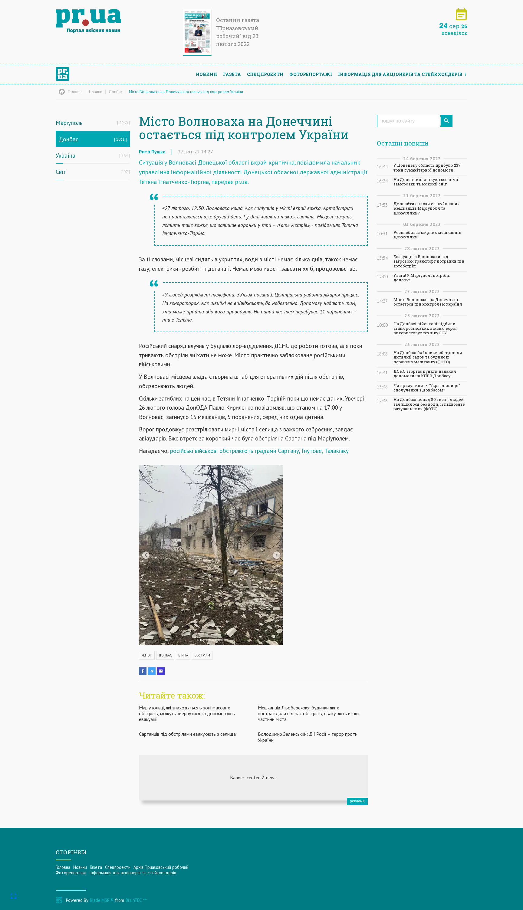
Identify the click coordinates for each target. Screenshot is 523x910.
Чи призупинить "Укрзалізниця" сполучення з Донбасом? (426, 387)
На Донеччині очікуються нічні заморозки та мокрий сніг (426, 181)
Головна (63, 867)
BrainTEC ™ (136, 900)
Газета (232, 74)
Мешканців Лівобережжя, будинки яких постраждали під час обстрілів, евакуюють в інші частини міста (308, 713)
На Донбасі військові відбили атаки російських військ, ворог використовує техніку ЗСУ (425, 329)
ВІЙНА (183, 655)
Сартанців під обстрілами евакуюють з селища (187, 734)
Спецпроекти (265, 74)
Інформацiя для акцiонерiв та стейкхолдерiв (400, 74)
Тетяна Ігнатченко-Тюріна (174, 182)
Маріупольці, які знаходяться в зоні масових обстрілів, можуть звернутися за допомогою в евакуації (187, 713)
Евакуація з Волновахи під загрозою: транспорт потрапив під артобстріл (428, 261)
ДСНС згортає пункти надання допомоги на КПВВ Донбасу (424, 373)
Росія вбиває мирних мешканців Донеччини (427, 234)
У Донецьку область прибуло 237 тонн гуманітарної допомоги (427, 167)
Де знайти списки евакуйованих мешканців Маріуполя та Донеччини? (426, 208)
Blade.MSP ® (101, 900)
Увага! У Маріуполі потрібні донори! (422, 277)
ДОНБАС (165, 655)
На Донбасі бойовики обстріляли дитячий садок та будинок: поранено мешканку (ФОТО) (427, 357)
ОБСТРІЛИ (202, 655)
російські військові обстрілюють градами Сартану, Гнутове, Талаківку (259, 450)
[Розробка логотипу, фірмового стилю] (253, 777)
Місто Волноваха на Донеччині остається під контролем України (427, 301)
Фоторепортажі (310, 74)
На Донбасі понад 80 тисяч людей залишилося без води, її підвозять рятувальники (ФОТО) (429, 404)
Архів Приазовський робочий (160, 867)
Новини (206, 74)
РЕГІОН (146, 655)
